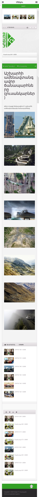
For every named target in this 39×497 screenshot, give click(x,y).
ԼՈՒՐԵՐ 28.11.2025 (20, 349)
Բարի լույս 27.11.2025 (21, 439)
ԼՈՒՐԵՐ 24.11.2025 (20, 383)
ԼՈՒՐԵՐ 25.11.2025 (20, 375)
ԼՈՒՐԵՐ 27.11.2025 (20, 358)
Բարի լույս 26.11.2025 (21, 455)
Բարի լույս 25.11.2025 (21, 470)
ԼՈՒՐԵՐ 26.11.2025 (20, 366)
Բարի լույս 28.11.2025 (10, 54)
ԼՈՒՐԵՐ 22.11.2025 (20, 392)
